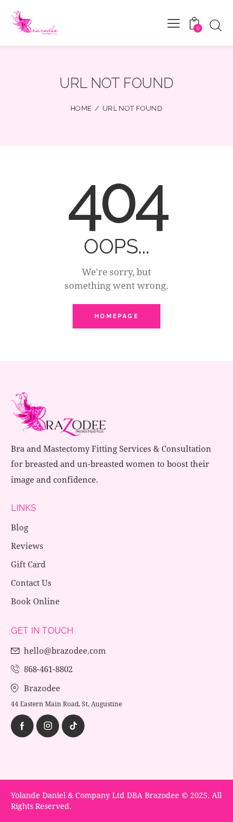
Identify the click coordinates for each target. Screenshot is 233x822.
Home (81, 108)
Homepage (116, 316)
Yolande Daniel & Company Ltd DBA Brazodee (95, 795)
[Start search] (215, 25)
